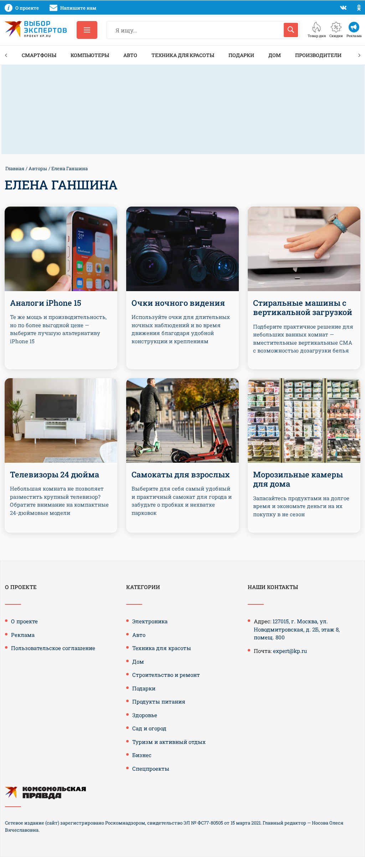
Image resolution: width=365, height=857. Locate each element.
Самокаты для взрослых (181, 474)
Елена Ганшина (69, 168)
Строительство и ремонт (166, 674)
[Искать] (291, 30)
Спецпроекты (150, 768)
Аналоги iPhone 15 (45, 303)
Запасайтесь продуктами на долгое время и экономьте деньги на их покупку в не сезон (301, 506)
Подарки (241, 55)
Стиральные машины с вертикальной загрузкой (302, 307)
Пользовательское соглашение (53, 647)
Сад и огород (149, 728)
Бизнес (141, 755)
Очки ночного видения (178, 303)
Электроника (150, 621)
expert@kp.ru (290, 650)
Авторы (38, 168)
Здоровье (144, 715)
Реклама (23, 634)
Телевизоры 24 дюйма (54, 474)
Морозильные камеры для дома (298, 479)
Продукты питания (158, 701)
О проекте (24, 621)
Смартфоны (39, 55)
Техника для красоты (182, 55)
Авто (130, 55)
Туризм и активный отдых (169, 741)
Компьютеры (90, 55)
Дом (274, 55)
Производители (318, 55)
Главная (14, 168)
